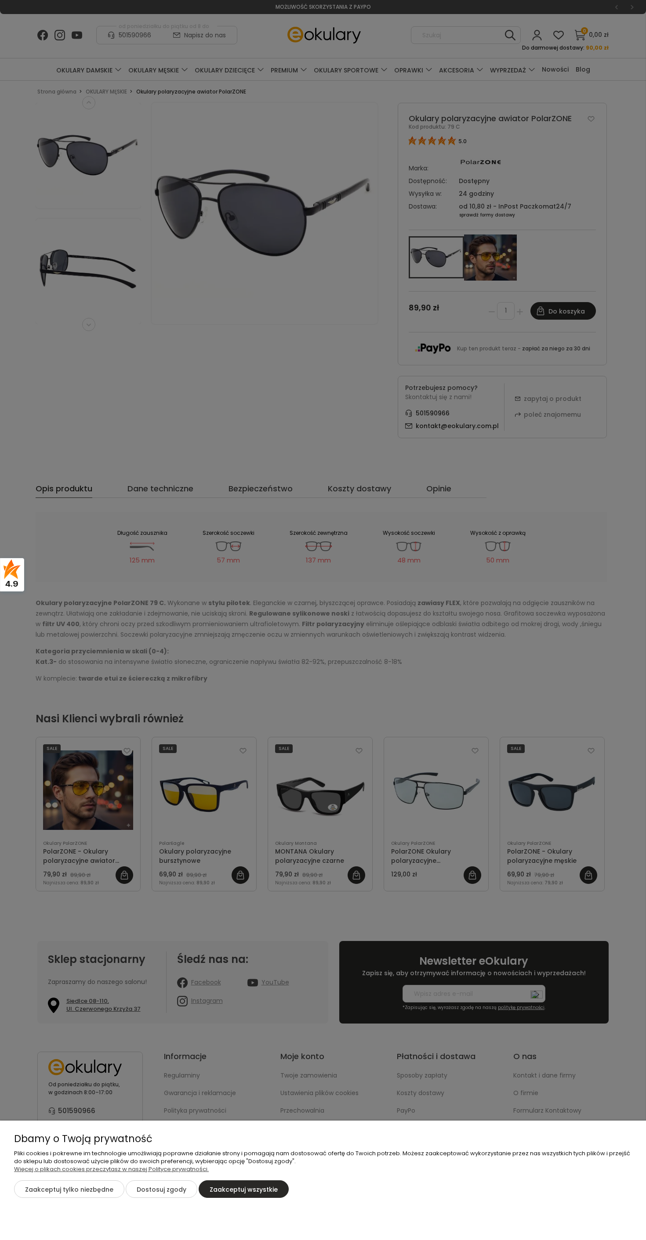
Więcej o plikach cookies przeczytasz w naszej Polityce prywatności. (111, 1169)
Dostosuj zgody (161, 1189)
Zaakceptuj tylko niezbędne (69, 1189)
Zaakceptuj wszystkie (244, 1189)
